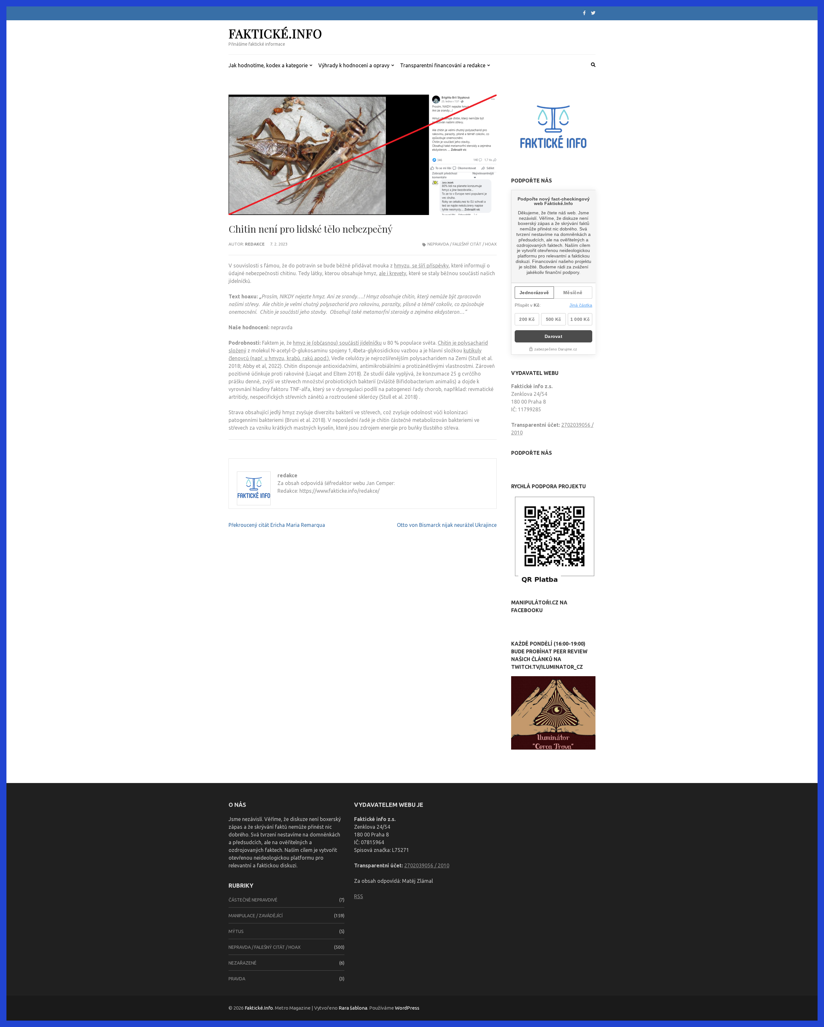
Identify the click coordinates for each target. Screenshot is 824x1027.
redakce (255, 244)
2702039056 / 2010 (426, 865)
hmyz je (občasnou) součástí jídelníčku (337, 343)
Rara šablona (353, 1008)
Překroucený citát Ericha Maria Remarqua (277, 525)
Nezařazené (243, 963)
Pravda (237, 978)
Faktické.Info (275, 33)
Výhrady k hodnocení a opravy (353, 65)
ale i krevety (392, 273)
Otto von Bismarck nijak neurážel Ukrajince (447, 525)
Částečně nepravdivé (253, 899)
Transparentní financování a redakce (442, 65)
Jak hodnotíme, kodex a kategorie (268, 65)
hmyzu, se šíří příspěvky (421, 265)
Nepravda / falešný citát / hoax (462, 244)
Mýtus (236, 931)
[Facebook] (584, 12)
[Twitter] (593, 12)
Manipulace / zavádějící (256, 915)
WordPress (407, 1008)
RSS (358, 896)
